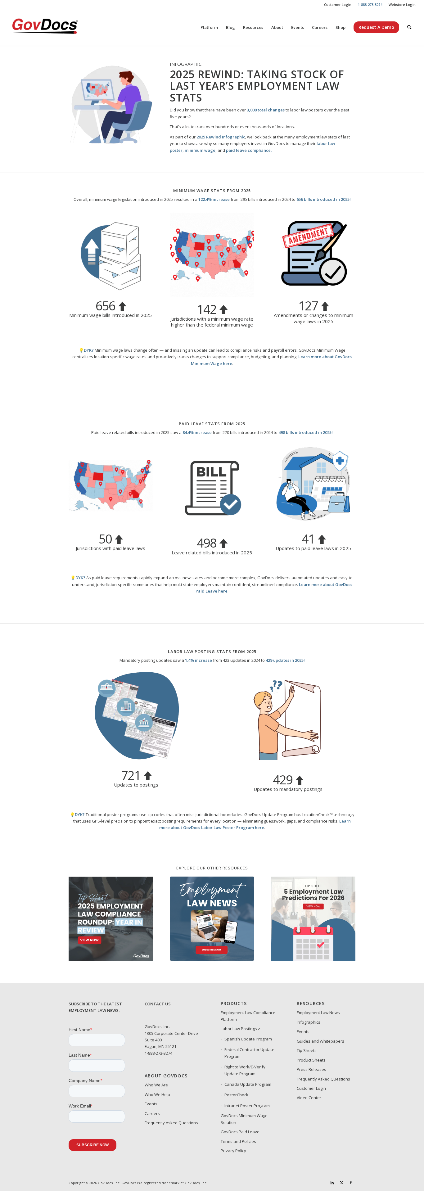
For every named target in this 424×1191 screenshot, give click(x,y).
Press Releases (311, 1069)
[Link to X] (341, 1182)
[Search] (409, 27)
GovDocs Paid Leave (240, 1132)
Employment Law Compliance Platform (248, 1016)
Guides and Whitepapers (320, 1041)
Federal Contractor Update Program (249, 1053)
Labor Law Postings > (240, 1028)
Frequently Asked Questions (171, 1123)
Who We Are (156, 1085)
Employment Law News (318, 1012)
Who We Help (157, 1094)
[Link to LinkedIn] (332, 1182)
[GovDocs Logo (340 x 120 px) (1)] (60, 27)
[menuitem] (338, 4)
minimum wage (200, 150)
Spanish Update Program (248, 1039)
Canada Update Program (247, 1084)
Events (151, 1104)
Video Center (309, 1097)
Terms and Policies (238, 1141)
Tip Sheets (307, 1050)
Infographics (308, 1022)
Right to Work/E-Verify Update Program (244, 1070)
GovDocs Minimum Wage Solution (244, 1119)
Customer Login (337, 4)
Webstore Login (402, 4)
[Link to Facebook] (350, 1182)
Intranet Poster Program (247, 1105)
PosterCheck (236, 1095)
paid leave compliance (248, 150)
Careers (152, 1113)
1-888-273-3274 (158, 1053)
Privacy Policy (233, 1150)
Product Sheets (311, 1060)
